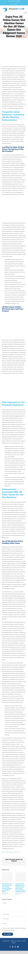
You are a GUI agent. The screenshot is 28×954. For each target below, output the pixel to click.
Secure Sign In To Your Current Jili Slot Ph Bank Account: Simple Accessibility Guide (7, 877)
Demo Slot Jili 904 (16, 852)
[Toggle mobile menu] (25, 12)
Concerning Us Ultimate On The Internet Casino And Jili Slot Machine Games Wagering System (21, 877)
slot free (21, 744)
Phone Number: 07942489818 (14, 1)
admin (4, 852)
